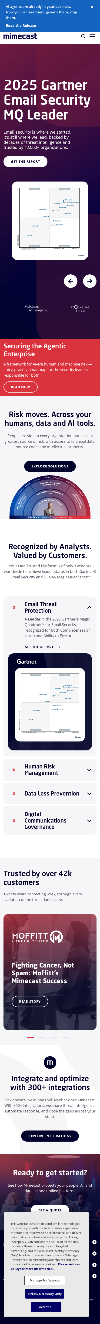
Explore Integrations (50, 1131)
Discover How (24, 147)
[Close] (92, 7)
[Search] (83, 36)
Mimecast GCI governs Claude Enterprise (39, 73)
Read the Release (21, 25)
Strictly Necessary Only (45, 1294)
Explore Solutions (50, 461)
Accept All (46, 1307)
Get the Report (39, 642)
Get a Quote (50, 1205)
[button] (92, 36)
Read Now (20, 382)
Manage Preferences (45, 1280)
